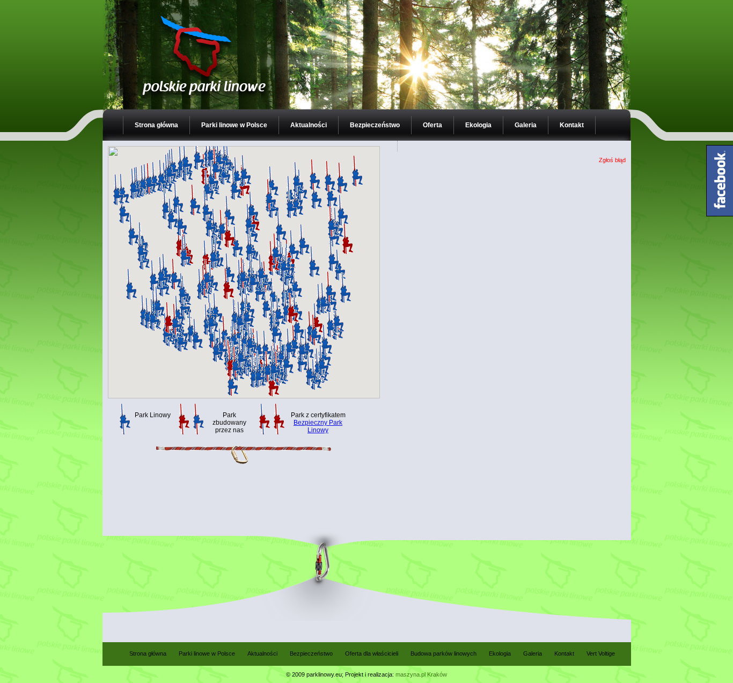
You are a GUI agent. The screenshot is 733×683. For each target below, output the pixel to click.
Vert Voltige (601, 653)
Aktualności (308, 125)
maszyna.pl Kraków (421, 674)
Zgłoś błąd (612, 160)
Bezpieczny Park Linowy (318, 426)
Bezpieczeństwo (375, 125)
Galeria (526, 125)
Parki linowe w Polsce (234, 125)
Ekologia (478, 125)
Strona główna (156, 125)
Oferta (432, 125)
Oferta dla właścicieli (371, 653)
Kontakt (572, 125)
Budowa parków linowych (444, 653)
